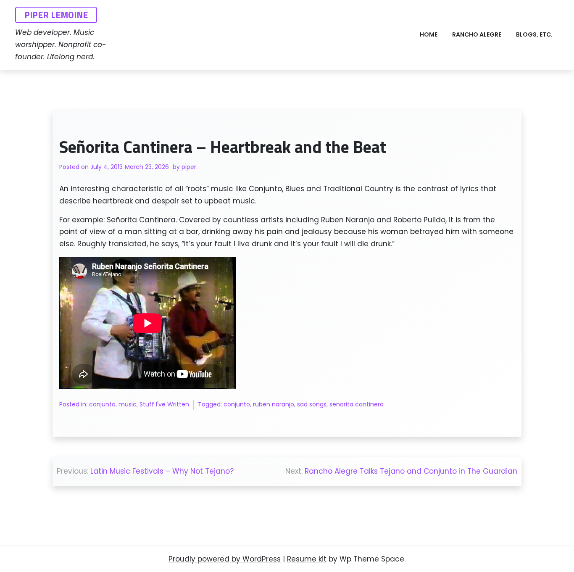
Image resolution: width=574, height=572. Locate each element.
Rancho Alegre (476, 34)
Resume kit (306, 559)
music (127, 404)
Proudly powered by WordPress (225, 559)
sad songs (311, 404)
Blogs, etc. (534, 34)
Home (428, 34)
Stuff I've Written (164, 404)
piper (189, 167)
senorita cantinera (356, 404)
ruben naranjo (273, 404)
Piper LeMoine (56, 14)
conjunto (102, 404)
